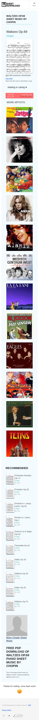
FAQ (29, 705)
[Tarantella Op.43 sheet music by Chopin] (10, 549)
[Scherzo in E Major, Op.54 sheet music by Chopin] (10, 535)
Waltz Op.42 (20, 587)
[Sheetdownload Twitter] (9, 716)
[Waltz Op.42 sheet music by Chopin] (10, 591)
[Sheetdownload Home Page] (11, 4)
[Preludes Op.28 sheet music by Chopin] (10, 493)
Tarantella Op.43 (22, 545)
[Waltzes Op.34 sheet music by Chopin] (10, 577)
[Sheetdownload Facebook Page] (4, 716)
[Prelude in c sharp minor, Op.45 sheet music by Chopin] (10, 507)
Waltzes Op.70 (21, 601)
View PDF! (9, 78)
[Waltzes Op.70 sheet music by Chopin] (10, 605)
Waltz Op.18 (20, 559)
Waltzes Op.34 (21, 573)
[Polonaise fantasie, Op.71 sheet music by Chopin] (10, 479)
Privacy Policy (6, 710)
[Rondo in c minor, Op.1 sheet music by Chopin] (10, 521)
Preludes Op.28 (22, 489)
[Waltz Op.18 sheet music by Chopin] (10, 563)
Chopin (17, 480)
